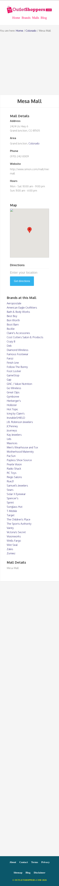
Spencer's (12, 498)
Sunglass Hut (14, 506)
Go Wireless (14, 388)
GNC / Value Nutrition (19, 383)
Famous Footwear (17, 354)
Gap (9, 379)
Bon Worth (13, 320)
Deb (9, 345)
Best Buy (12, 316)
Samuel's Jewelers (17, 485)
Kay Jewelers (14, 434)
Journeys (12, 430)
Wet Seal (12, 544)
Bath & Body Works (18, 311)
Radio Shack (14, 468)
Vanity (10, 528)
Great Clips (13, 392)
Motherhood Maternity (20, 451)
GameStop (13, 375)
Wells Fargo (14, 540)
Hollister (12, 405)
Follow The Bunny (17, 367)
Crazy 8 (11, 341)
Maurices (12, 443)
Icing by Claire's (16, 413)
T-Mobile (12, 511)
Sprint (10, 502)
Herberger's (14, 400)
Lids (9, 439)
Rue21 (10, 481)
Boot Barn (13, 324)
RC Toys (11, 472)
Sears (10, 489)
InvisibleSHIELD (16, 417)
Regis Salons (14, 477)
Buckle (11, 328)
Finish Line (13, 362)
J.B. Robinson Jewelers (20, 422)
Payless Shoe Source (19, 460)
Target (10, 515)
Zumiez (11, 553)
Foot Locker (14, 371)
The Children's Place (18, 519)
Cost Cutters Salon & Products (25, 337)
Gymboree (13, 396)
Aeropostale (14, 303)
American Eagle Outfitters (22, 307)
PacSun (11, 456)
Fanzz (10, 358)
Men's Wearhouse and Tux (22, 447)
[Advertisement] (29, 63)
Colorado (31, 30)
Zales (10, 549)
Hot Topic (12, 409)
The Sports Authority (19, 523)
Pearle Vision (14, 464)
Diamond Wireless (17, 350)
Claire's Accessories (18, 333)
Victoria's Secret (16, 532)
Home (19, 30)
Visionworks (14, 536)
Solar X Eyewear (16, 494)
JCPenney (12, 426)
